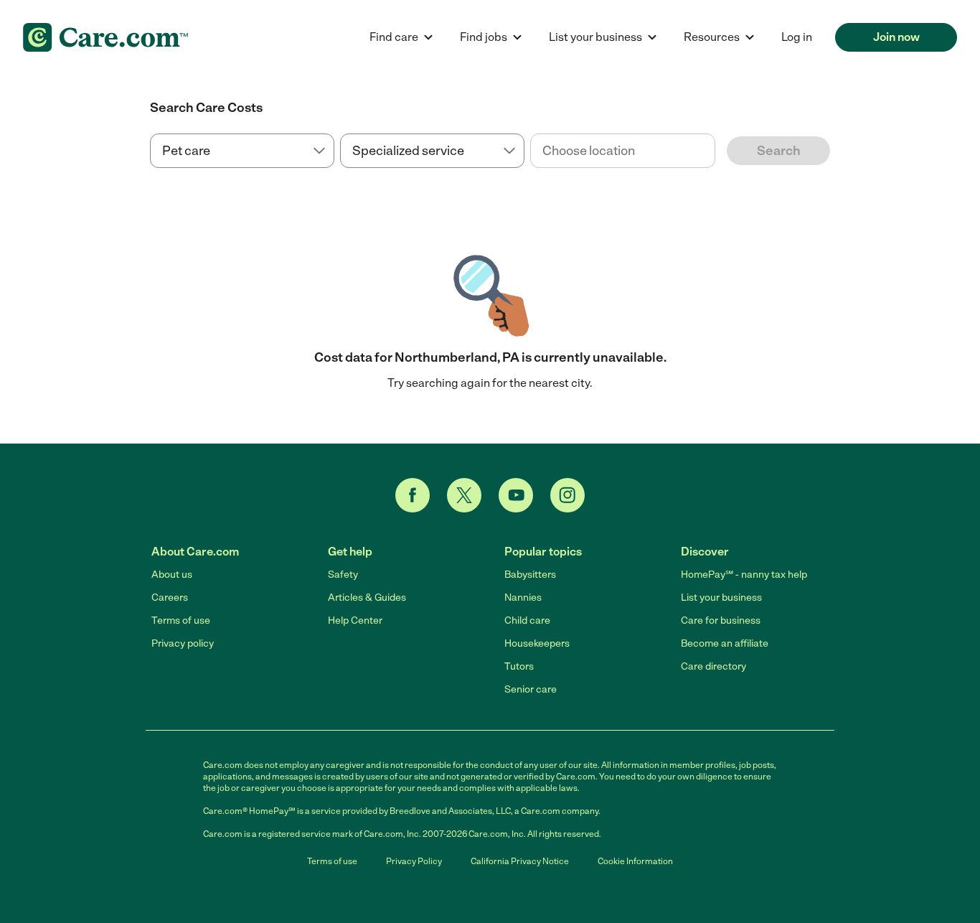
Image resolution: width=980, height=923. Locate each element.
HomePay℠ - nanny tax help (744, 574)
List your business (721, 597)
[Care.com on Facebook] (412, 495)
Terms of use (180, 620)
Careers (169, 597)
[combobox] (622, 150)
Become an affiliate (724, 643)
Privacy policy (182, 643)
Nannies (523, 597)
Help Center (355, 620)
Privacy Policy (414, 861)
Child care (527, 620)
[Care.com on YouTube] (516, 495)
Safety (343, 574)
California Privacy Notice (520, 861)
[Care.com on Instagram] (567, 495)
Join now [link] (896, 37)
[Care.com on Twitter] (464, 495)
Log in (796, 37)
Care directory (713, 666)
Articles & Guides (367, 597)
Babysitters (530, 574)
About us (171, 574)
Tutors (519, 666)
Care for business (720, 620)
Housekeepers (537, 643)
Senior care (530, 689)
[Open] (715, 151)
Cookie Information (635, 861)
